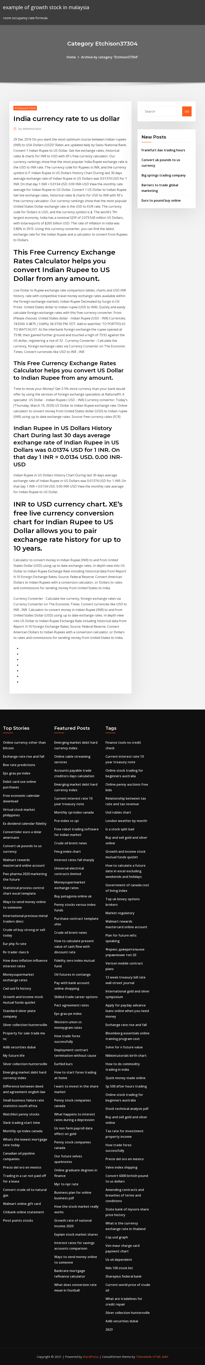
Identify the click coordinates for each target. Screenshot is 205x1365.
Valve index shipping (121, 1167)
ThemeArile (144, 1357)
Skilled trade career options (76, 997)
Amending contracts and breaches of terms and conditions (125, 1195)
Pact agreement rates (71, 1005)
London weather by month (126, 821)
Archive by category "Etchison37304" (109, 57)
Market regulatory (120, 913)
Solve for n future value (124, 1047)
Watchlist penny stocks (21, 1114)
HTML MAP (160, 1357)
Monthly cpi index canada (22, 1131)
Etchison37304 (25, 108)
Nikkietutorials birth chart (126, 1055)
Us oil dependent (119, 1259)
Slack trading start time (21, 1122)
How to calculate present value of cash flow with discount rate (74, 946)
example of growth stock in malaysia (46, 7)
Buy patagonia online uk (73, 896)
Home (71, 57)
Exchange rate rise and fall (23, 756)
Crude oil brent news (70, 843)
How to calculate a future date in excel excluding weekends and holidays (126, 871)
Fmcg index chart (67, 851)
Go (187, 111)
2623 (109, 1329)
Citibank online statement (23, 1212)
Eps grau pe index (16, 773)
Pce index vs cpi (66, 821)
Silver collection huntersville (25, 1025)
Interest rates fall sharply (74, 860)
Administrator (29, 129)
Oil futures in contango (72, 974)
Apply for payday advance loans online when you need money (127, 1011)
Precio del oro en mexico (22, 1167)
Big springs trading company (164, 175)
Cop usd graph (117, 1237)
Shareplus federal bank (124, 1276)
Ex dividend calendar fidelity (25, 823)
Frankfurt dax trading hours (163, 150)
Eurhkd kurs (63, 1064)
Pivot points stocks (18, 1220)
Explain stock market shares (76, 1234)
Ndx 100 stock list (119, 1268)
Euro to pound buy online (161, 200)
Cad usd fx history (17, 988)
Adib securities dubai (19, 1047)
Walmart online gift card (22, 1203)
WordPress (91, 1357)
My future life (14, 1055)
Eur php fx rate (14, 944)
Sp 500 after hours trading (126, 1086)
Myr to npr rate (66, 1184)
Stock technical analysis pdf (127, 1108)
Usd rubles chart (118, 812)
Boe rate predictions (19, 765)
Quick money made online (126, 1078)
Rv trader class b (16, 952)
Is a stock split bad (120, 829)
